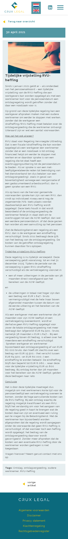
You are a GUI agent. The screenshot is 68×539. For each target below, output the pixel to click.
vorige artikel (32, 484)
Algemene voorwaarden (34, 510)
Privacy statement (34, 520)
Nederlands (36, 5)
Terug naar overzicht (21, 21)
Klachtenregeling (34, 526)
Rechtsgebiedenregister (34, 531)
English (36, 10)
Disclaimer (34, 515)
